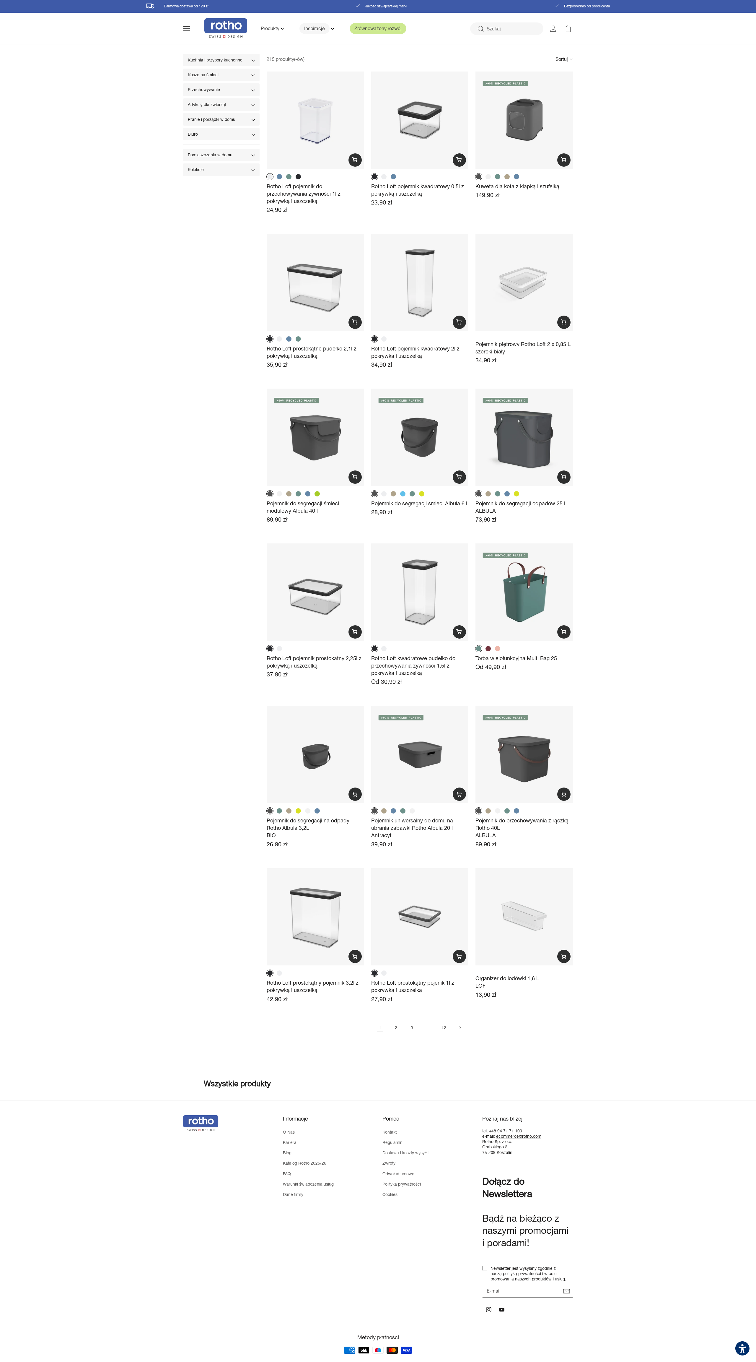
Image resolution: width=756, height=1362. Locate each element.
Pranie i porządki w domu (211, 119)
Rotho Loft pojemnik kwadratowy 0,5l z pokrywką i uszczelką (417, 190)
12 (443, 1027)
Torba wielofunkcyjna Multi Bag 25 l (517, 658)
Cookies (389, 1194)
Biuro (193, 134)
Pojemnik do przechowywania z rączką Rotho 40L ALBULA (521, 827)
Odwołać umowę (398, 1173)
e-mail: (489, 1136)
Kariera (289, 1142)
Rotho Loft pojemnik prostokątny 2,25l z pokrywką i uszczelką (314, 662)
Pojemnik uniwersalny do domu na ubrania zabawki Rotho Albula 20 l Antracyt (412, 827)
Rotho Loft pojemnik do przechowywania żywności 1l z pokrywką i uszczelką (303, 193)
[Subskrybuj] (566, 1291)
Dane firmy (293, 1194)
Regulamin (392, 1142)
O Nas (289, 1131)
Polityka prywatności (401, 1183)
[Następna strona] (459, 1027)
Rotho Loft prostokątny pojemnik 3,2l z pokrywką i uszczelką (313, 986)
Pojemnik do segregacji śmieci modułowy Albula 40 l (303, 507)
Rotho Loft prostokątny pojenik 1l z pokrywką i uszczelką (412, 986)
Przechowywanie (204, 89)
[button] (193, 29)
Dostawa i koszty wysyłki (405, 1152)
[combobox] (506, 28)
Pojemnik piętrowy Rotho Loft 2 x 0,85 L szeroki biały (523, 348)
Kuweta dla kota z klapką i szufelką (517, 186)
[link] (568, 28)
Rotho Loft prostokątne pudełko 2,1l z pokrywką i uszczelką (311, 352)
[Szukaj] (480, 28)
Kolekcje (196, 169)
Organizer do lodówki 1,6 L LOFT (507, 982)
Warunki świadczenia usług (308, 1183)
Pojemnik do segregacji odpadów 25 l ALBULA (520, 507)
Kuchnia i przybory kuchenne (215, 59)
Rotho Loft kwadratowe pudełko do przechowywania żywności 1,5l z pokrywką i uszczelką (413, 665)
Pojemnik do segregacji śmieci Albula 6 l (419, 503)
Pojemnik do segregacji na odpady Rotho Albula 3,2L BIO (308, 827)
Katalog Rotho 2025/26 (304, 1162)
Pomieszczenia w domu (210, 154)
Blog (287, 1152)
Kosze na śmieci (203, 74)
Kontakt (389, 1131)
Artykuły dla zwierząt (207, 104)
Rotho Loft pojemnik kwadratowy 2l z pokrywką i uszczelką (415, 352)
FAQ (287, 1173)
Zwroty (388, 1162)
